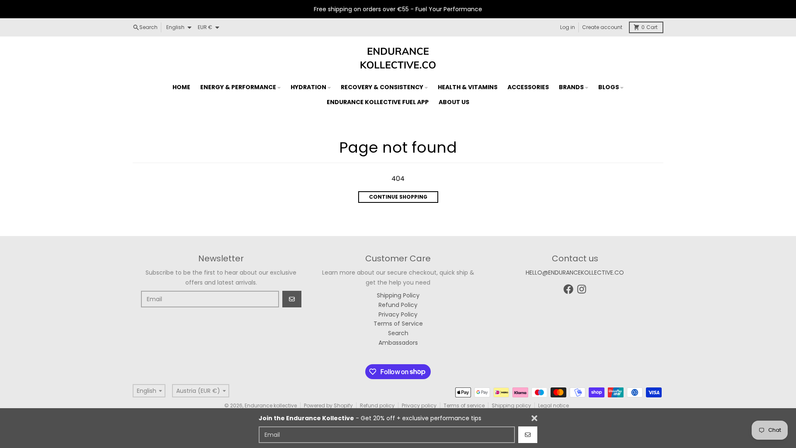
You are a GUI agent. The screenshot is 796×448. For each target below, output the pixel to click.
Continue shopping (398, 196)
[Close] (534, 418)
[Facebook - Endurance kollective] (568, 289)
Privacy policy (419, 405)
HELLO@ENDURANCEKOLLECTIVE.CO (575, 272)
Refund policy (377, 405)
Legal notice (553, 405)
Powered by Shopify (328, 405)
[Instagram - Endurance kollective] (582, 289)
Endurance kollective (271, 405)
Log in (567, 27)
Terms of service (464, 405)
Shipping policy (511, 405)
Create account (602, 27)
